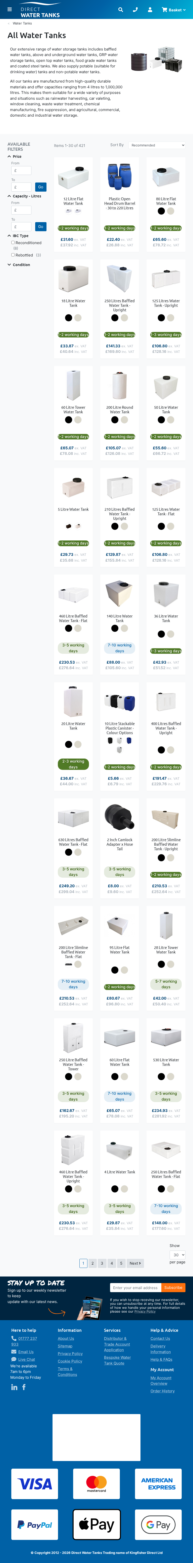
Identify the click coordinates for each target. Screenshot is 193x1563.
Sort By (117, 144)
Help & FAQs (161, 1359)
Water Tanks (22, 23)
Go (40, 187)
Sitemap (65, 1346)
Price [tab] (17, 156)
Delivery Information (161, 1349)
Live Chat (26, 1359)
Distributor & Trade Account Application (117, 1344)
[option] (68, 211)
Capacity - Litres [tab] (27, 196)
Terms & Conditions (67, 1371)
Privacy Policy (145, 1311)
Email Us (26, 1351)
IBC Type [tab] (21, 235)
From (15, 163)
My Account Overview (161, 1380)
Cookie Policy (70, 1361)
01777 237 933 (24, 1341)
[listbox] (73, 211)
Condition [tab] (21, 264)
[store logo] (64, 9)
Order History (163, 1391)
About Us (66, 1338)
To (13, 180)
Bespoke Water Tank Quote (117, 1360)
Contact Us (160, 1338)
